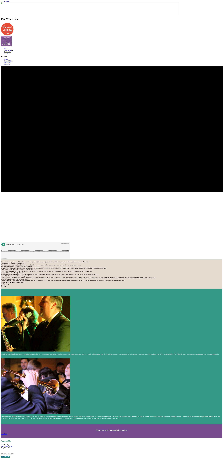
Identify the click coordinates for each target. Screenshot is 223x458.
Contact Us (7, 53)
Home (6, 49)
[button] (111, 56)
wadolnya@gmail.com (7, 446)
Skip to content (5, 1)
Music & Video (8, 50)
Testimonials (7, 52)
